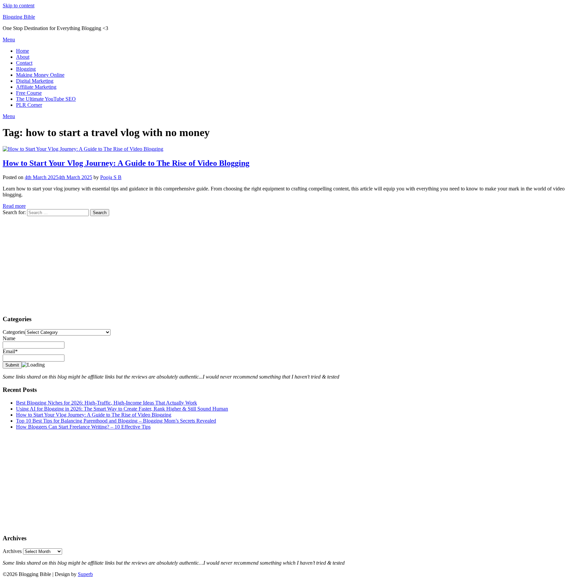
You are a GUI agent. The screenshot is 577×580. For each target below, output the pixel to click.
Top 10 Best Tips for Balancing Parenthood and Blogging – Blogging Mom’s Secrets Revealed (116, 421)
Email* (10, 351)
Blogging (26, 69)
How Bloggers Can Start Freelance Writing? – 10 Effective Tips (83, 427)
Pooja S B (111, 177)
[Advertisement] (203, 263)
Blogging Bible (19, 17)
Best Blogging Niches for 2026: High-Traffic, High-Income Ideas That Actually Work (106, 403)
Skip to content (18, 5)
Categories (14, 332)
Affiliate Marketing (36, 87)
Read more (14, 206)
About (22, 57)
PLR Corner (29, 105)
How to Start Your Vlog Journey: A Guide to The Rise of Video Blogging (126, 163)
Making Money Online (40, 75)
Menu (9, 39)
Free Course (29, 93)
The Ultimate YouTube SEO (46, 99)
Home (22, 51)
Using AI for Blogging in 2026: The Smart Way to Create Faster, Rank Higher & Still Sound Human (122, 409)
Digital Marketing (34, 81)
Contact (24, 63)
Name (9, 338)
